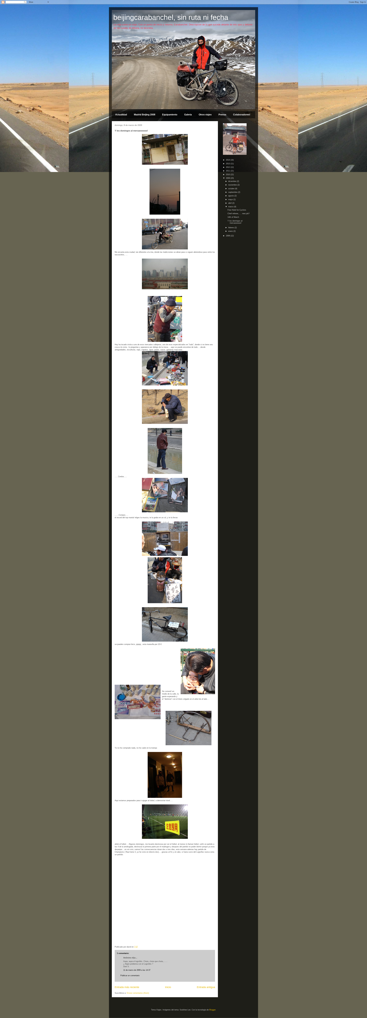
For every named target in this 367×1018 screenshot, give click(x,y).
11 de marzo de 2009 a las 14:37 (136, 970)
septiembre (233, 192)
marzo (231, 207)
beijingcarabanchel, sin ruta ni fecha (170, 17)
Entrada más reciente (127, 987)
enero (230, 231)
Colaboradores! (241, 114)
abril (230, 203)
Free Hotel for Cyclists (237, 210)
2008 (228, 236)
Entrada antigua (206, 987)
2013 (228, 164)
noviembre (232, 185)
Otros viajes (205, 114)
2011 (228, 171)
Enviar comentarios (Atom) (138, 993)
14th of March (233, 217)
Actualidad (121, 114)
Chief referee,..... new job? (238, 213)
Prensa (222, 114)
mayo (230, 199)
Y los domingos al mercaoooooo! (235, 222)
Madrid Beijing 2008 (144, 114)
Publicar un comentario (129, 975)
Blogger (212, 1010)
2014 (228, 160)
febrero (231, 227)
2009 (228, 178)
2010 (228, 174)
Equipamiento (169, 114)
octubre (231, 188)
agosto (231, 196)
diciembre (232, 181)
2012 (228, 167)
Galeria (188, 114)
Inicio (168, 987)
